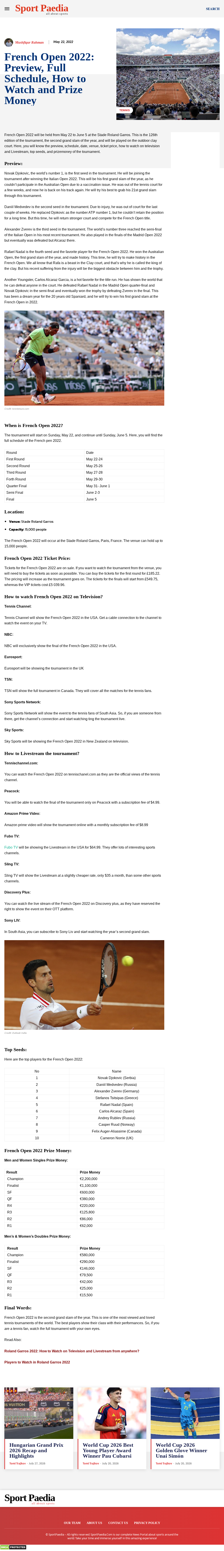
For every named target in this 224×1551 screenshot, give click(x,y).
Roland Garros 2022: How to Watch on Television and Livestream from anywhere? (71, 1351)
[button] (213, 8)
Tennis (124, 110)
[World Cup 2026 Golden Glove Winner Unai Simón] (185, 1413)
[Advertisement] (195, 197)
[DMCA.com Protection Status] (13, 1549)
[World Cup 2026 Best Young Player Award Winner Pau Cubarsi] (112, 1413)
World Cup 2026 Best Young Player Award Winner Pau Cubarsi (108, 1450)
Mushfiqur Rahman (29, 42)
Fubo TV (11, 847)
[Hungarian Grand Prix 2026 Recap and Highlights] (38, 1413)
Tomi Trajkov (17, 1463)
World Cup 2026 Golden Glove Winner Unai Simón (181, 1450)
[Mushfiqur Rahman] (9, 42)
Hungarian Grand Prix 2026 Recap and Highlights (36, 1450)
